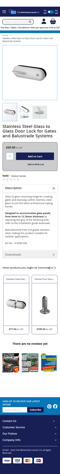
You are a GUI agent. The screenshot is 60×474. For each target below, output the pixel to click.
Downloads (13, 254)
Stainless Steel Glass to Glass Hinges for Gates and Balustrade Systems (16, 279)
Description (13, 188)
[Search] (30, 21)
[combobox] (18, 21)
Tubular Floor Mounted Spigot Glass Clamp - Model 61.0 (44, 279)
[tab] (30, 188)
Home (5, 35)
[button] (25, 112)
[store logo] (25, 12)
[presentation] (49, 267)
